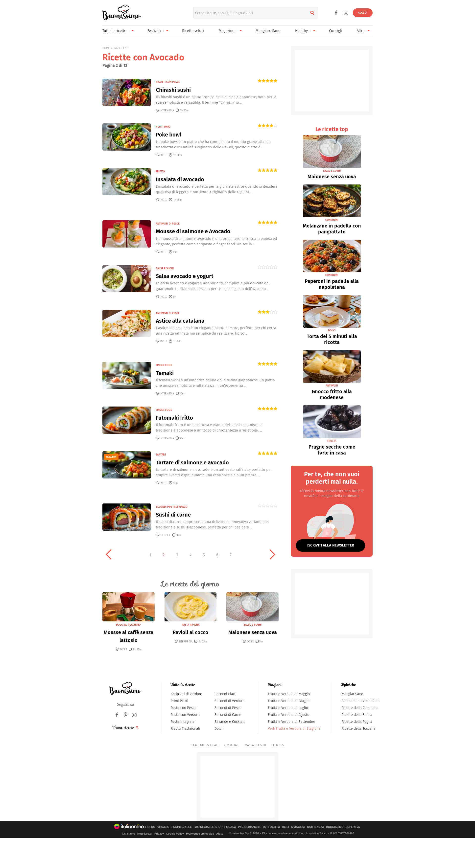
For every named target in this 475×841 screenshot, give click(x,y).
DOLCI (331, 330)
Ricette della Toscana (359, 729)
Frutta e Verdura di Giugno (288, 701)
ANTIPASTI (332, 385)
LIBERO (150, 827)
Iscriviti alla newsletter (330, 545)
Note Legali (144, 833)
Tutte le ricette (114, 30)
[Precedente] (108, 554)
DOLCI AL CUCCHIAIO (128, 624)
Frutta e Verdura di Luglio (288, 708)
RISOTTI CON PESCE (168, 82)
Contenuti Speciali (204, 745)
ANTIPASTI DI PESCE (168, 223)
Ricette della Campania (360, 708)
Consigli (335, 30)
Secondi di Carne (227, 715)
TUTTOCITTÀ (271, 827)
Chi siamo (128, 833)
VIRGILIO (163, 827)
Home (106, 48)
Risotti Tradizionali (185, 729)
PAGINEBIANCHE (249, 827)
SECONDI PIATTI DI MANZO (172, 506)
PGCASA (230, 827)
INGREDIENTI (121, 48)
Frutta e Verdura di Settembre (291, 722)
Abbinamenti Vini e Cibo (361, 701)
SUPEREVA (353, 827)
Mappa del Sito (255, 745)
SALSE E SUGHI (165, 268)
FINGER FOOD (164, 365)
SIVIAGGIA (298, 827)
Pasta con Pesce (183, 708)
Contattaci (231, 745)
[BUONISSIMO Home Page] (121, 12)
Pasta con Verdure (185, 715)
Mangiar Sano (352, 694)
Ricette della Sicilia (357, 715)
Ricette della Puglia (357, 722)
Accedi (362, 12)
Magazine (226, 30)
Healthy (301, 30)
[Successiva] (272, 554)
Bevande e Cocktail (229, 722)
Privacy (159, 833)
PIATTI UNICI (163, 126)
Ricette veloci (193, 30)
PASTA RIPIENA (190, 624)
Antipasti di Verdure (186, 694)
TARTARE (161, 454)
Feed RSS (278, 745)
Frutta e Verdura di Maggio (289, 694)
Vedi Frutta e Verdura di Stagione (294, 729)
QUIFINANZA (315, 827)
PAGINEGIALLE (181, 827)
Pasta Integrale (182, 722)
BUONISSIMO (335, 827)
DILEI (285, 827)
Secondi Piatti (225, 694)
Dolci (218, 729)
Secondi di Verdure (229, 701)
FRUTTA (160, 171)
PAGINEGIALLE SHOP (208, 827)
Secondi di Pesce (227, 708)
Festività (154, 30)
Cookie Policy (175, 833)
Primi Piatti (179, 701)
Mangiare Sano (268, 30)
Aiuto (219, 833)
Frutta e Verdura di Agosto (288, 715)
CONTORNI (331, 220)
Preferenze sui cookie (200, 833)
